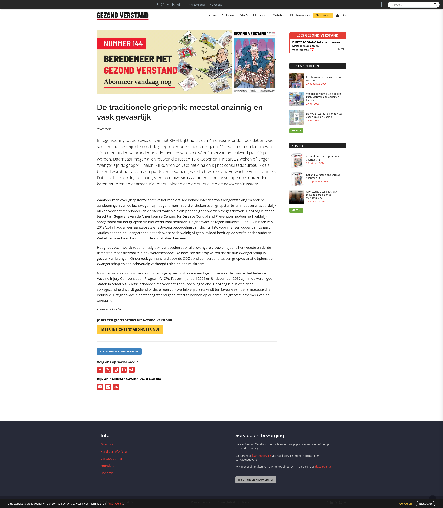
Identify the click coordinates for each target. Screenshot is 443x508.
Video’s (243, 15)
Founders (107, 466)
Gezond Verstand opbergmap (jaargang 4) (323, 158)
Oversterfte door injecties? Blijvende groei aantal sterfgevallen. (321, 194)
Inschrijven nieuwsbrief (255, 479)
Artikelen (228, 15)
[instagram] (116, 370)
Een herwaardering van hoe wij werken (324, 78)
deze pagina (323, 467)
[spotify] (108, 387)
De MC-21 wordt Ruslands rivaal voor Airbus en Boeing (324, 115)
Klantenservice (300, 15)
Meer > (296, 130)
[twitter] (108, 370)
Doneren (107, 473)
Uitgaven (259, 15)
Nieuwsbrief (198, 4)
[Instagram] (168, 4)
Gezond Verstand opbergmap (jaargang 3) (323, 176)
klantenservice (261, 456)
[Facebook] (157, 4)
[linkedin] (124, 370)
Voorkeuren (405, 503)
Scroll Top (432, 498)
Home (213, 15)
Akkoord (425, 503)
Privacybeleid (115, 503)
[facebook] (100, 370)
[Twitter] (162, 4)
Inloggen (335, 16)
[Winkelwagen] (344, 15)
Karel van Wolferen (114, 451)
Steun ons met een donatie (119, 351)
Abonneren (322, 15)
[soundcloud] (116, 387)
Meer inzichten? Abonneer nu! (130, 329)
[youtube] (100, 387)
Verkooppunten (112, 458)
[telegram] (132, 370)
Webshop (279, 15)
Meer (341, 49)
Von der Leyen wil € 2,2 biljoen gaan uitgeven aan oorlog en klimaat (324, 97)
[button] (435, 5)
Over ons (217, 4)
